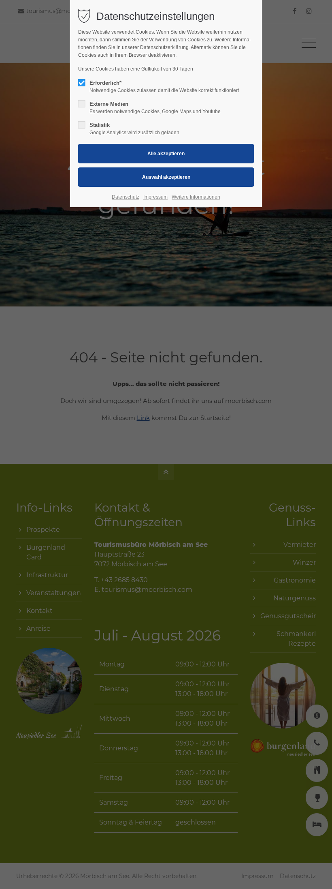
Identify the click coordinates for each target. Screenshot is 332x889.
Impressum (155, 197)
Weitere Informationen (196, 197)
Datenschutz (125, 197)
